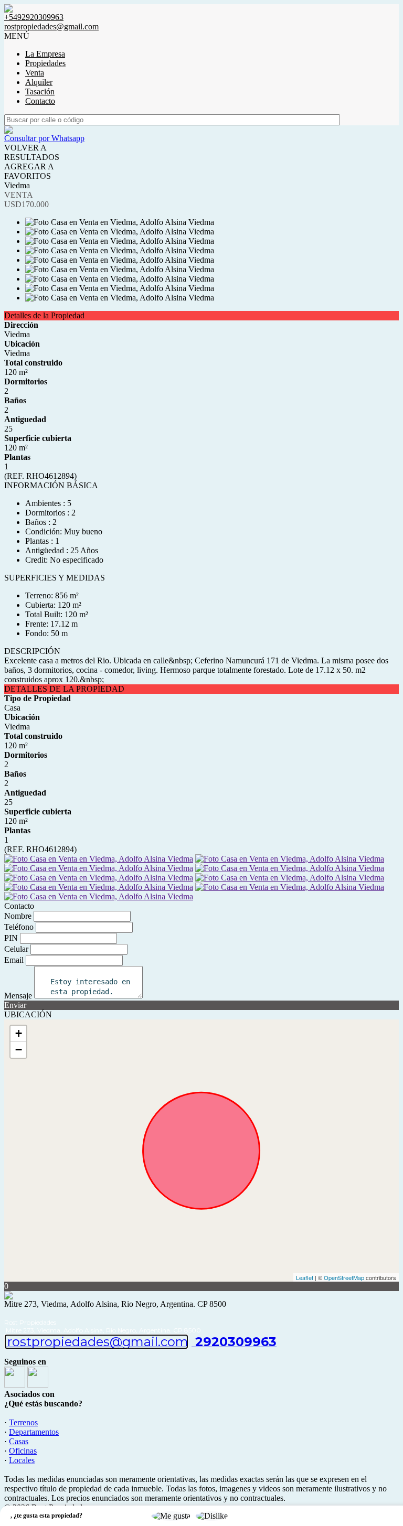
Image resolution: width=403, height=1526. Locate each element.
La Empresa (45, 53)
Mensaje (18, 995)
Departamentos (34, 1431)
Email (14, 959)
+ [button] (18, 1033)
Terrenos (23, 1422)
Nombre (17, 915)
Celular (16, 948)
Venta (34, 72)
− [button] (18, 1049)
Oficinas (23, 1450)
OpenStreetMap (344, 1277)
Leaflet (304, 1277)
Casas (18, 1441)
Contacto (40, 100)
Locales (22, 1460)
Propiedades (45, 63)
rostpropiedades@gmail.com (51, 26)
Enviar (15, 1005)
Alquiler (38, 82)
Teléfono (19, 926)
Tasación (40, 91)
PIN (11, 937)
